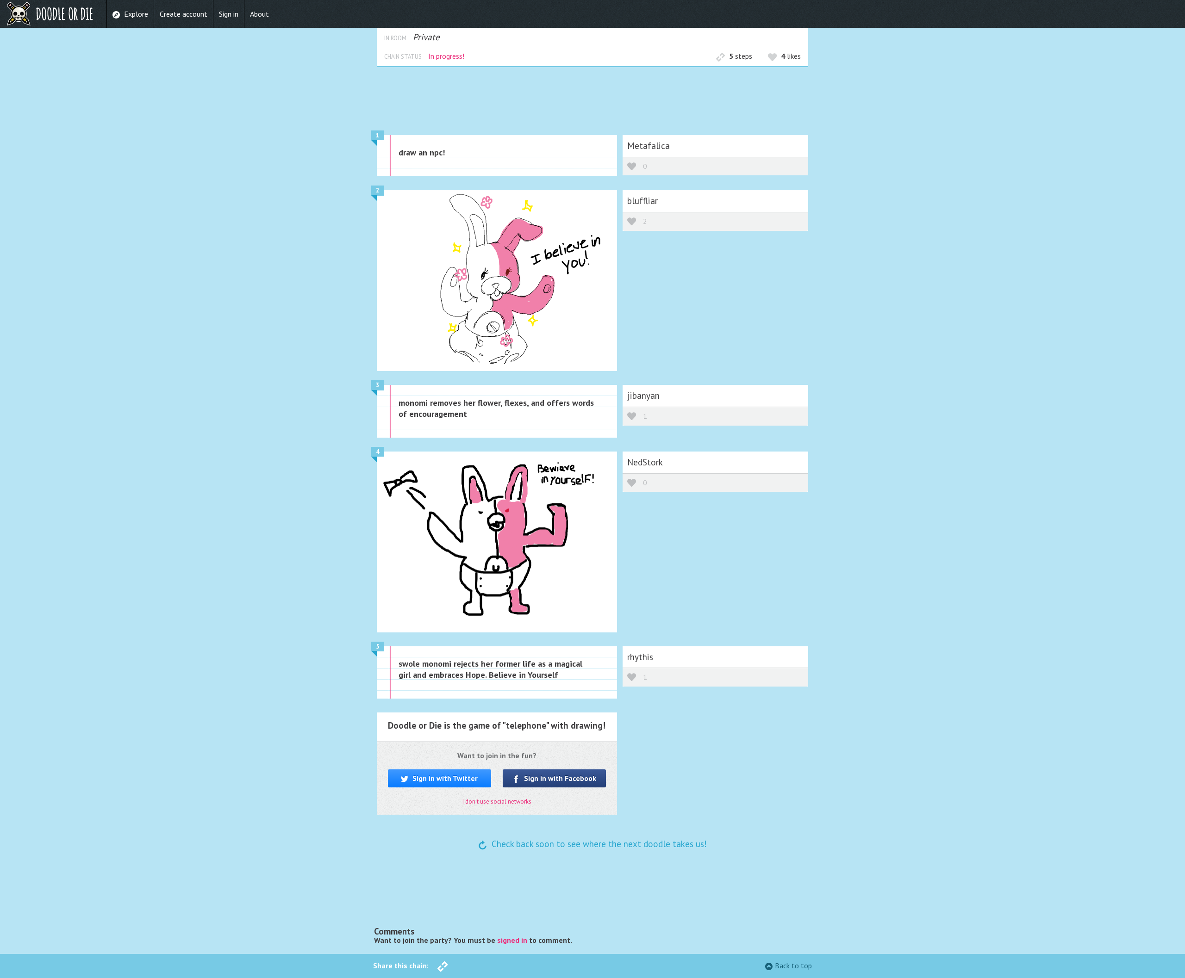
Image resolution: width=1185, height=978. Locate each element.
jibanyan (643, 395)
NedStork (645, 462)
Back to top (793, 965)
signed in (512, 940)
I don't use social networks (496, 801)
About (259, 14)
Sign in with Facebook (559, 778)
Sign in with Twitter (444, 778)
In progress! (446, 56)
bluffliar (642, 200)
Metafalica (648, 145)
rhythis (640, 656)
